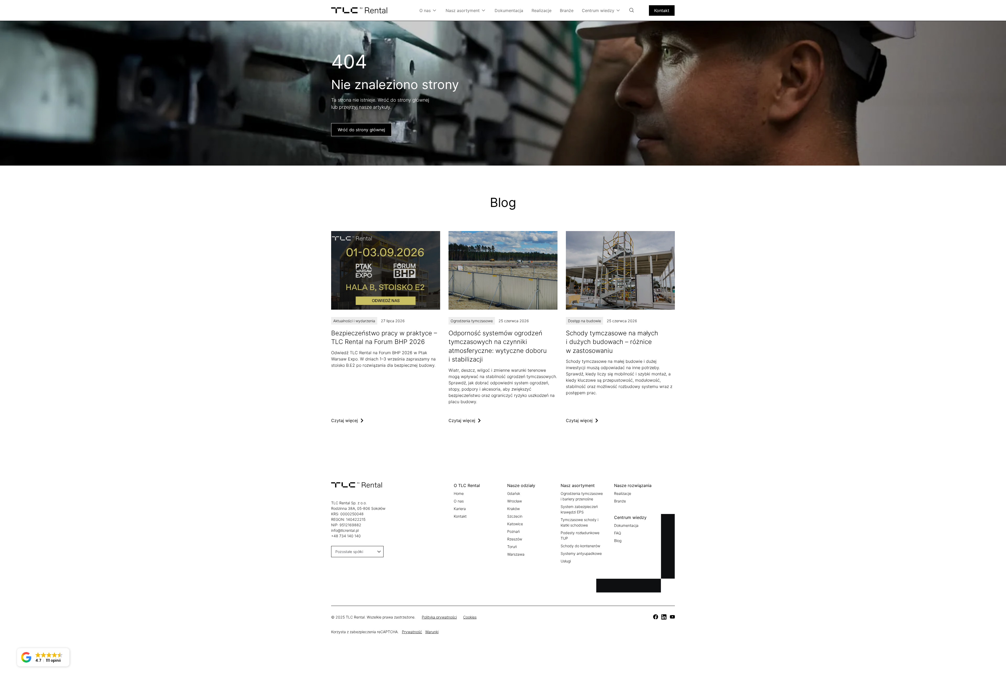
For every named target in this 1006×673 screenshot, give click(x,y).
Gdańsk (513, 493)
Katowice (515, 524)
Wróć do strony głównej (361, 129)
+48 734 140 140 (346, 536)
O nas (425, 10)
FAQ (617, 533)
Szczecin (514, 516)
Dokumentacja (509, 10)
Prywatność (412, 632)
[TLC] (385, 327)
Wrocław (514, 501)
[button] (43, 657)
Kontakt (661, 10)
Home (459, 493)
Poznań (513, 531)
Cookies (470, 617)
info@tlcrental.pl (345, 530)
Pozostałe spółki (349, 551)
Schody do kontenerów (580, 546)
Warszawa (515, 554)
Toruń (512, 546)
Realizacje (541, 10)
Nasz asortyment (463, 10)
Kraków (513, 508)
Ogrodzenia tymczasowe (472, 321)
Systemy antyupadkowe (581, 553)
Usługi (566, 561)
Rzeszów (514, 539)
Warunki (432, 632)
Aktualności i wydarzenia (354, 321)
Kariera (460, 508)
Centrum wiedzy (598, 10)
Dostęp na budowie (584, 321)
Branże (566, 10)
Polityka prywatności (439, 617)
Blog (617, 540)
